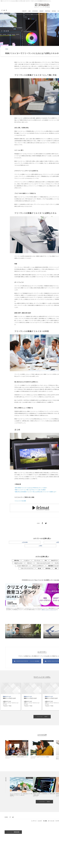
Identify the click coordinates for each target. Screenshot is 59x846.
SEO (46, 560)
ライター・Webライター (22, 565)
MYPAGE (54, 11)
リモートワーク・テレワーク (27, 568)
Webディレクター (19, 563)
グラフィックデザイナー (38, 565)
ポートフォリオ (51, 820)
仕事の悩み (47, 568)
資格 (56, 568)
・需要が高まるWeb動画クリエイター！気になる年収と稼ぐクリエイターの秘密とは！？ (35, 491)
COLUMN (25, 542)
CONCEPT (24, 11)
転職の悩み (16, 560)
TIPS (41, 546)
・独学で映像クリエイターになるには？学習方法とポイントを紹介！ (30, 487)
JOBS (29, 11)
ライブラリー (8, 14)
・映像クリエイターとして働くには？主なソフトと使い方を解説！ (30, 489)
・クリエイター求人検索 (20, 500)
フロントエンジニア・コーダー (43, 563)
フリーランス (37, 560)
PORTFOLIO (47, 11)
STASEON (3, 14)
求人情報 (45, 820)
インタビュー (27, 560)
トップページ (33, 820)
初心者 (39, 568)
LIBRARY (41, 11)
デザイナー (29, 563)
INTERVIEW (35, 11)
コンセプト (40, 820)
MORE (46, 716)
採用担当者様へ (17, 832)
